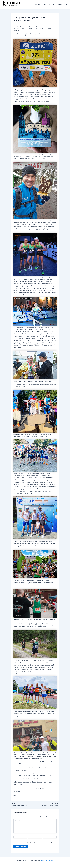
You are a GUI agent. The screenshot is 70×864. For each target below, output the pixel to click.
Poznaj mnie (47, 4)
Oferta (54, 4)
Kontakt (60, 4)
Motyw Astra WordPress (47, 860)
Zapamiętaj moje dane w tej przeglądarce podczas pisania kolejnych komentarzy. (33, 842)
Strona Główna (37, 4)
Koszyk (66, 4)
